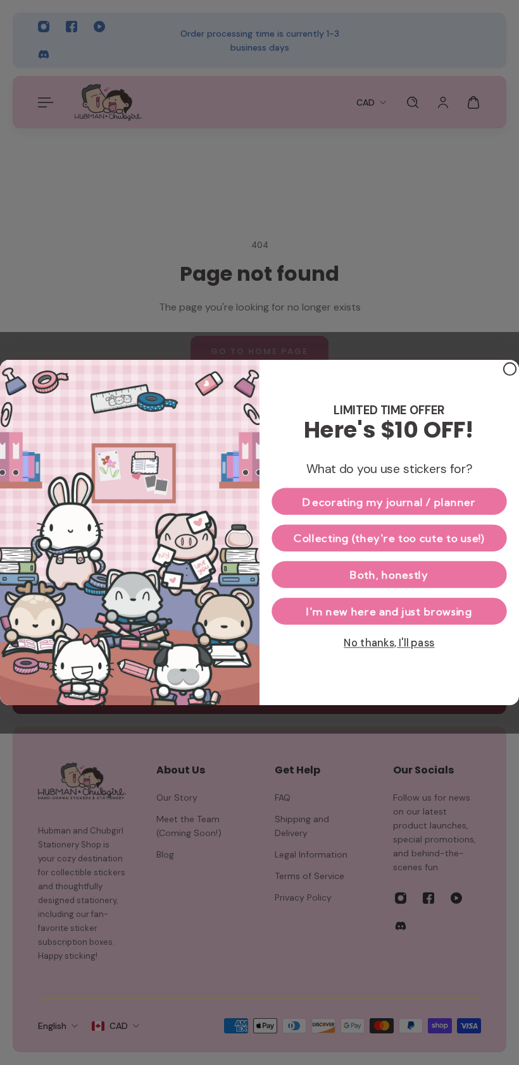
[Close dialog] (510, 369)
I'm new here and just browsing (389, 611)
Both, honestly (389, 574)
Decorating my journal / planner (389, 501)
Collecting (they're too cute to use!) (389, 537)
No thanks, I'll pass (389, 642)
